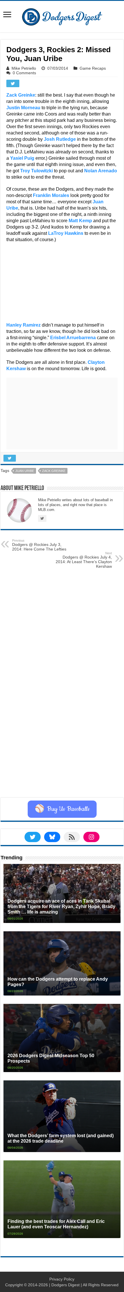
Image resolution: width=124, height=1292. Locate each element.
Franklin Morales (51, 195)
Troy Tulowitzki (36, 170)
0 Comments (24, 73)
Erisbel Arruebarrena (73, 337)
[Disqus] (62, 725)
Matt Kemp (80, 220)
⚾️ (62, 809)
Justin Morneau (23, 107)
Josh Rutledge (60, 139)
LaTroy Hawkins (65, 233)
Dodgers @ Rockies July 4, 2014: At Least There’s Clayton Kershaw (84, 560)
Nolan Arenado (100, 170)
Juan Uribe (24, 471)
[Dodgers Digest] (62, 15)
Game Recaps (93, 68)
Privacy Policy (61, 1279)
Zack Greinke (20, 95)
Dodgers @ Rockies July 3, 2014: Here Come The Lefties (39, 545)
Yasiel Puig (22, 158)
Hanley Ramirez (23, 325)
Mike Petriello (24, 68)
